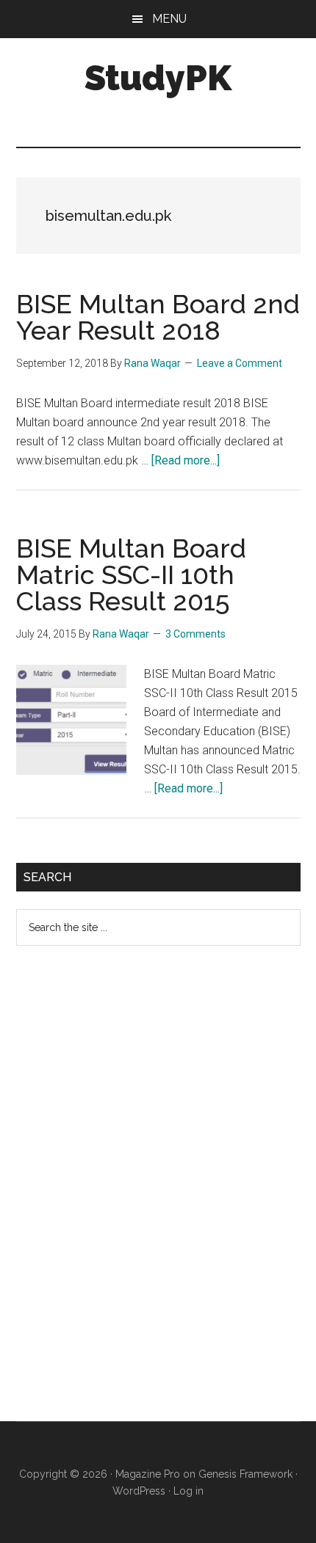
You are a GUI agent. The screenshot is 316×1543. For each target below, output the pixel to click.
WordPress (138, 1491)
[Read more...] (185, 460)
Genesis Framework (245, 1474)
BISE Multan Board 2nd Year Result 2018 (158, 317)
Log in (188, 1491)
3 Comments (195, 634)
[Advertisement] (126, 1195)
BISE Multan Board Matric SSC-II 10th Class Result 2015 (131, 574)
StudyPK (158, 77)
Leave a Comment (239, 363)
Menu (169, 19)
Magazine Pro (147, 1474)
